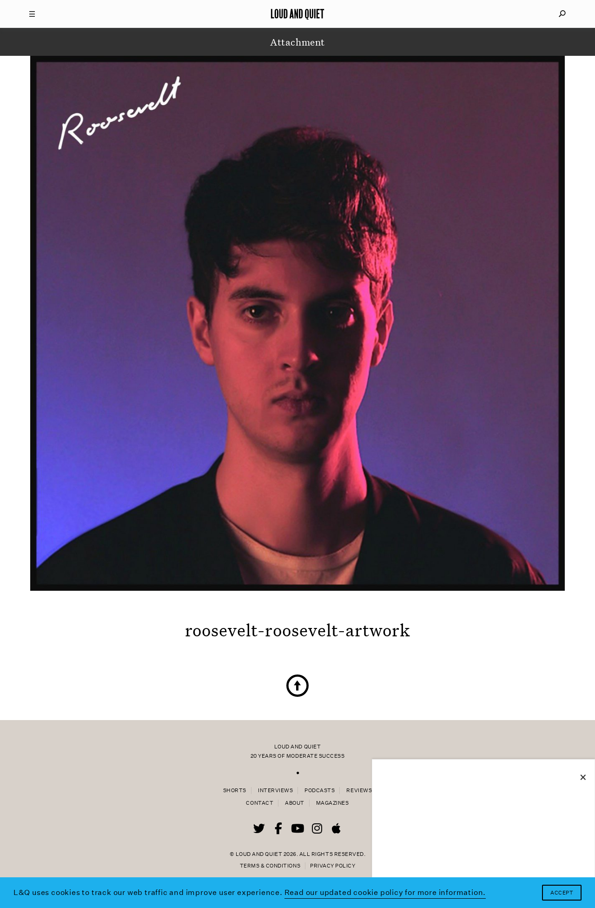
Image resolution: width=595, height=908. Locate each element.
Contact (259, 803)
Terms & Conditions (270, 865)
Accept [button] (561, 892)
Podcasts (319, 790)
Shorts (234, 790)
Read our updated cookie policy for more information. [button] (385, 892)
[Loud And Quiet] (297, 14)
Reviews (359, 790)
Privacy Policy (332, 865)
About (294, 803)
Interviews (275, 790)
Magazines (332, 803)
